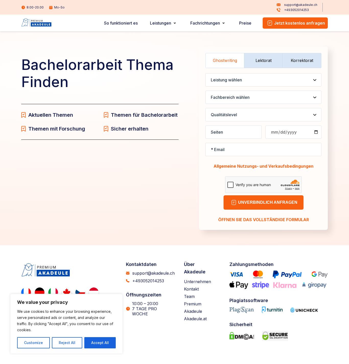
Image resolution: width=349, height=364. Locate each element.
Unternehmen (197, 281)
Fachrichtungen (205, 23)
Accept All (100, 342)
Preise (245, 23)
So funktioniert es (121, 23)
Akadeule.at (195, 318)
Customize (33, 342)
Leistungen (160, 23)
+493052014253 (296, 10)
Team (189, 296)
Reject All (67, 342)
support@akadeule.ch (300, 5)
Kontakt (191, 289)
